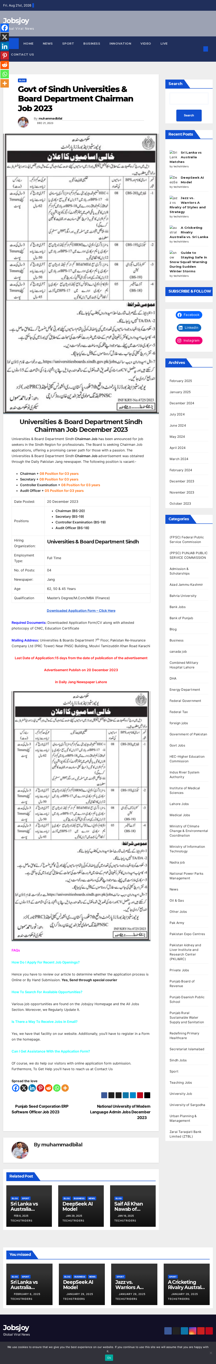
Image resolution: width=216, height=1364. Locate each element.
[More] (65, 1088)
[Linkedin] (32, 1088)
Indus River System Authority (185, 774)
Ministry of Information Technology (187, 849)
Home (28, 43)
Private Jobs (179, 970)
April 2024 (178, 448)
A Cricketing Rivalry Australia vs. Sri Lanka (189, 232)
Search (175, 83)
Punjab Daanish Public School (187, 999)
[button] (199, 49)
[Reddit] (48, 1088)
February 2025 (181, 381)
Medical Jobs (180, 815)
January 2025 (180, 392)
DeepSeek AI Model (77, 1206)
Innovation (120, 43)
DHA (173, 678)
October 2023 (180, 504)
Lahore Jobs (179, 804)
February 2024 (181, 470)
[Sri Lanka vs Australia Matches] (174, 154)
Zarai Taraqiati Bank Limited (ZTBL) (185, 1134)
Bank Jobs (178, 607)
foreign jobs (179, 723)
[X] (24, 1088)
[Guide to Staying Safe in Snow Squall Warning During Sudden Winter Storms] (174, 254)
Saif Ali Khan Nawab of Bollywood (128, 1209)
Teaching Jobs (181, 1083)
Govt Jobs (177, 745)
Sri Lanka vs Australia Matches (24, 1209)
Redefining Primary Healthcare (184, 1035)
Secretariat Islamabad (187, 1049)
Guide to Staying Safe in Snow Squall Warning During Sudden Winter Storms (188, 262)
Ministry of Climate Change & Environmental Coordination (189, 830)
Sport (68, 43)
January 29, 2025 (80, 1294)
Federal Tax (179, 712)
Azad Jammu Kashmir (186, 585)
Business (91, 43)
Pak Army (177, 923)
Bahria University (183, 596)
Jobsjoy (16, 20)
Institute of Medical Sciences (185, 790)
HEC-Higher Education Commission (187, 759)
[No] (211, 1353)
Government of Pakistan (188, 734)
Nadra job (177, 862)
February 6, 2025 (27, 1294)
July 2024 (177, 414)
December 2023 (182, 481)
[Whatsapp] (57, 1088)
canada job (178, 651)
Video (145, 43)
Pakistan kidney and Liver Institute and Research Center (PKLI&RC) (185, 952)
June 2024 (178, 425)
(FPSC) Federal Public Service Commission (187, 539)
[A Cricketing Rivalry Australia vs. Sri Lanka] (174, 229)
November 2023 (182, 492)
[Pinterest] (40, 1088)
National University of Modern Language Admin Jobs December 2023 (120, 1112)
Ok (109, 1357)
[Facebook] (15, 1088)
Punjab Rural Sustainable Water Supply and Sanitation (187, 1017)
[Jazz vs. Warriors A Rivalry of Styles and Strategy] (174, 200)
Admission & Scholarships (180, 571)
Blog (22, 80)
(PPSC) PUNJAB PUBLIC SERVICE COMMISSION (189, 555)
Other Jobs (178, 912)
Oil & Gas (177, 900)
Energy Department (185, 690)
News (48, 43)
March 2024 (179, 459)
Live (164, 43)
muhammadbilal (50, 118)
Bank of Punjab (181, 618)
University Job (181, 1094)
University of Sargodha (187, 1105)
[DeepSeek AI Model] (174, 179)
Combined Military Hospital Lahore (184, 665)
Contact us (22, 54)
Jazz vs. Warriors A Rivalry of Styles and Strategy (133, 1290)
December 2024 (182, 403)
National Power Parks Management (186, 876)
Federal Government (185, 701)
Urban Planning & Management (183, 1118)
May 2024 (177, 437)
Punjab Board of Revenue (182, 983)
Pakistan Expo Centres (187, 934)
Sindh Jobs (178, 1060)
